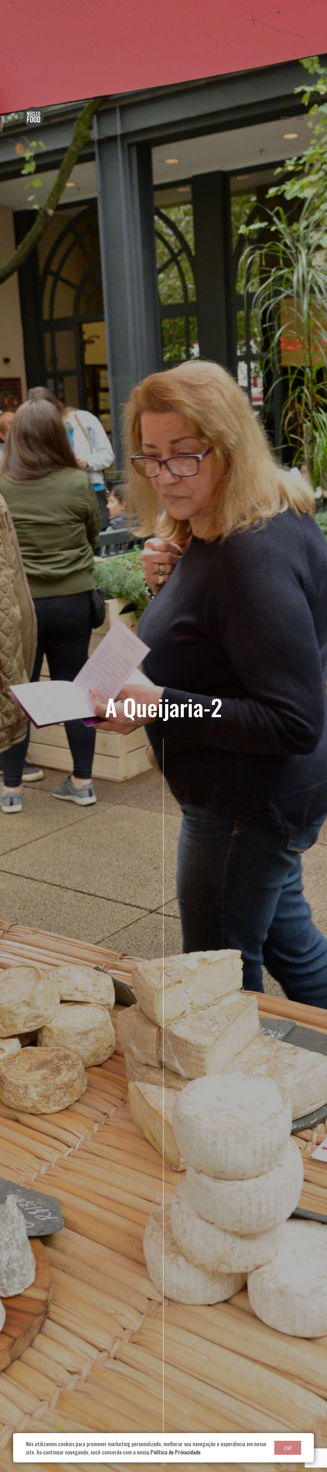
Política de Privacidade (175, 1452)
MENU (286, 117)
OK (288, 1448)
